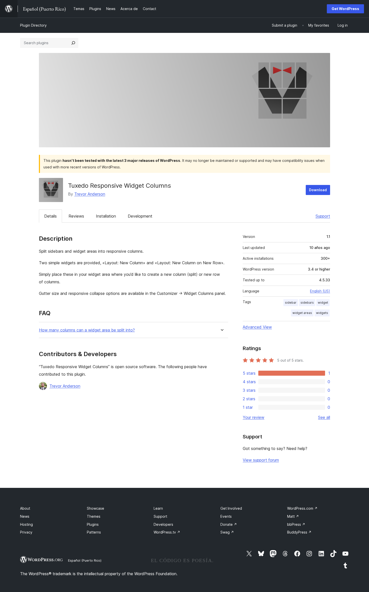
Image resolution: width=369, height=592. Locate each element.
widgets (322, 313)
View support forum (261, 460)
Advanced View (257, 327)
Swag (227, 532)
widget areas (302, 313)
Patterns (94, 532)
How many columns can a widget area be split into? (87, 330)
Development (140, 216)
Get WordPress (345, 9)
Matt (293, 516)
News (24, 516)
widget (323, 302)
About (25, 508)
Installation (106, 216)
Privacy (26, 532)
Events (226, 516)
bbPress (296, 524)
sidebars (307, 302)
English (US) (320, 291)
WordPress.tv (167, 532)
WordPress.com (302, 508)
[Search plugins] (73, 43)
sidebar (290, 302)
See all (324, 417)
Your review (253, 417)
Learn (158, 508)
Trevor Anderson (89, 193)
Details (50, 216)
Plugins (93, 524)
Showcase (95, 508)
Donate (228, 524)
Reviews (76, 216)
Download (318, 190)
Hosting (26, 524)
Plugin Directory (33, 25)
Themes (93, 516)
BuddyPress (299, 532)
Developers (163, 524)
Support (323, 216)
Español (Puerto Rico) (84, 560)
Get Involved (231, 508)
